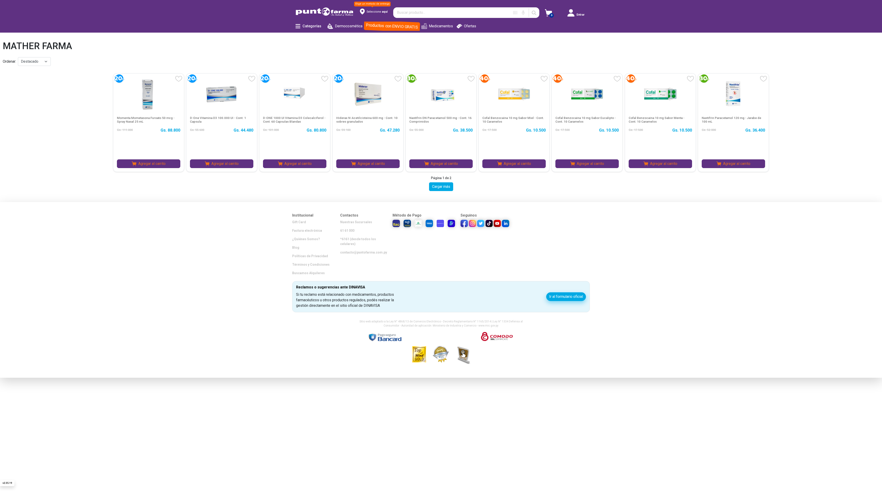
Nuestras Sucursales (356, 222)
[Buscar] (534, 12)
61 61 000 (347, 230)
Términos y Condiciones (311, 264)
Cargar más (441, 186)
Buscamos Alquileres (308, 273)
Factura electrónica (307, 230)
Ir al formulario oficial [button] (566, 296)
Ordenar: (9, 61)
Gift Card (299, 222)
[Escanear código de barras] (515, 12)
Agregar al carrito (152, 163)
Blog (295, 247)
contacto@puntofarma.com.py (363, 252)
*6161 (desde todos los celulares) (358, 241)
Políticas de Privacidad (310, 256)
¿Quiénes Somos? (306, 239)
